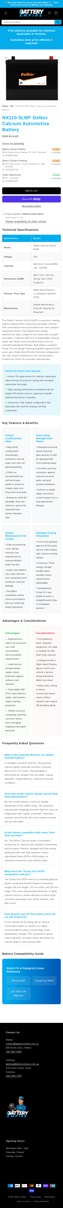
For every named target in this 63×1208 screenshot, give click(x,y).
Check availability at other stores (25, 221)
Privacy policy (35, 1197)
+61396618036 (11, 155)
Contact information (41, 1201)
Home (5, 106)
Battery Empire (21, 1197)
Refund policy (49, 1197)
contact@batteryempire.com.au (22, 1044)
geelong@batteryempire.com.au (22, 1064)
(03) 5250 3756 (13, 1076)
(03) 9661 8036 (13, 1051)
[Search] (58, 22)
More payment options (31, 206)
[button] (6, 13)
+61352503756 (11, 170)
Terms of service (23, 1201)
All (12, 106)
